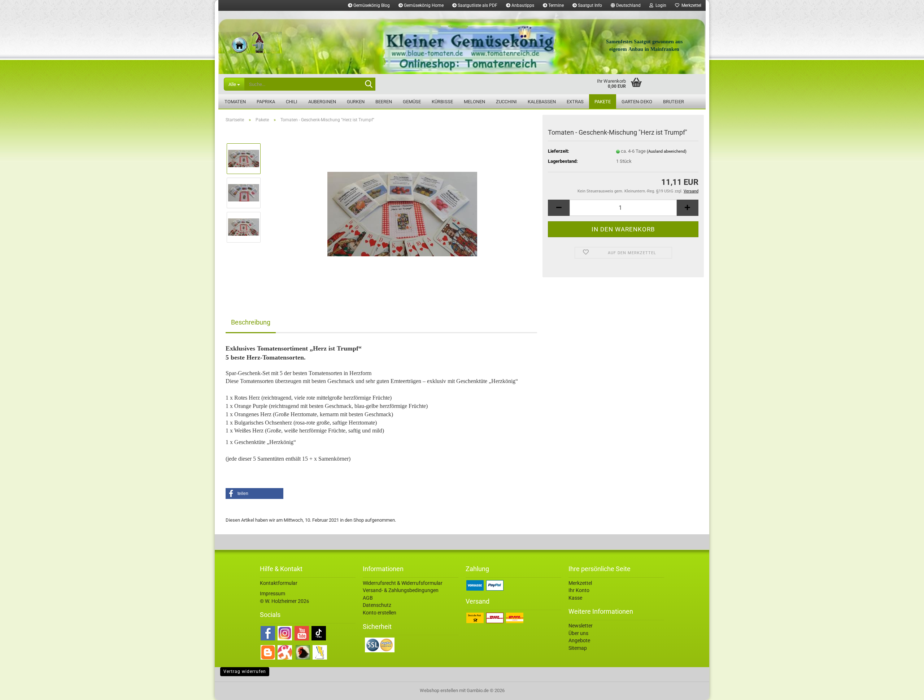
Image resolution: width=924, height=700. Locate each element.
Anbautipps (522, 5)
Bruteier (673, 101)
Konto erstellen (379, 613)
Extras (575, 101)
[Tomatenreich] (462, 42)
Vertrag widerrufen (244, 671)
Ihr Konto (578, 590)
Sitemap (577, 648)
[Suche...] (368, 84)
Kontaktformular (278, 583)
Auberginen (322, 101)
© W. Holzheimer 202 (283, 601)
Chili (291, 101)
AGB (368, 598)
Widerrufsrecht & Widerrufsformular (403, 583)
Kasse (575, 598)
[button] (625, 5)
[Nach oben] (904, 689)
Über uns (578, 633)
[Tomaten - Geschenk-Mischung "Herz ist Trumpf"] (402, 209)
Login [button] (659, 5)
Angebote (579, 640)
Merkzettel (690, 5)
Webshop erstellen (439, 690)
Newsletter (580, 626)
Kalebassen (542, 101)
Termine (555, 5)
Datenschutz (377, 605)
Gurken (356, 101)
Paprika (266, 101)
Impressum (272, 593)
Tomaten (235, 101)
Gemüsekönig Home (423, 5)
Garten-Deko (637, 101)
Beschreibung (250, 322)
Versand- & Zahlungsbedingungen (401, 590)
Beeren (383, 101)
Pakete (602, 101)
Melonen (474, 101)
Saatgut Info (589, 5)
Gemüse (412, 101)
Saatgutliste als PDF (477, 5)
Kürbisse (442, 101)
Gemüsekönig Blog (371, 5)
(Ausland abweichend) (667, 151)
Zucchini (506, 101)
